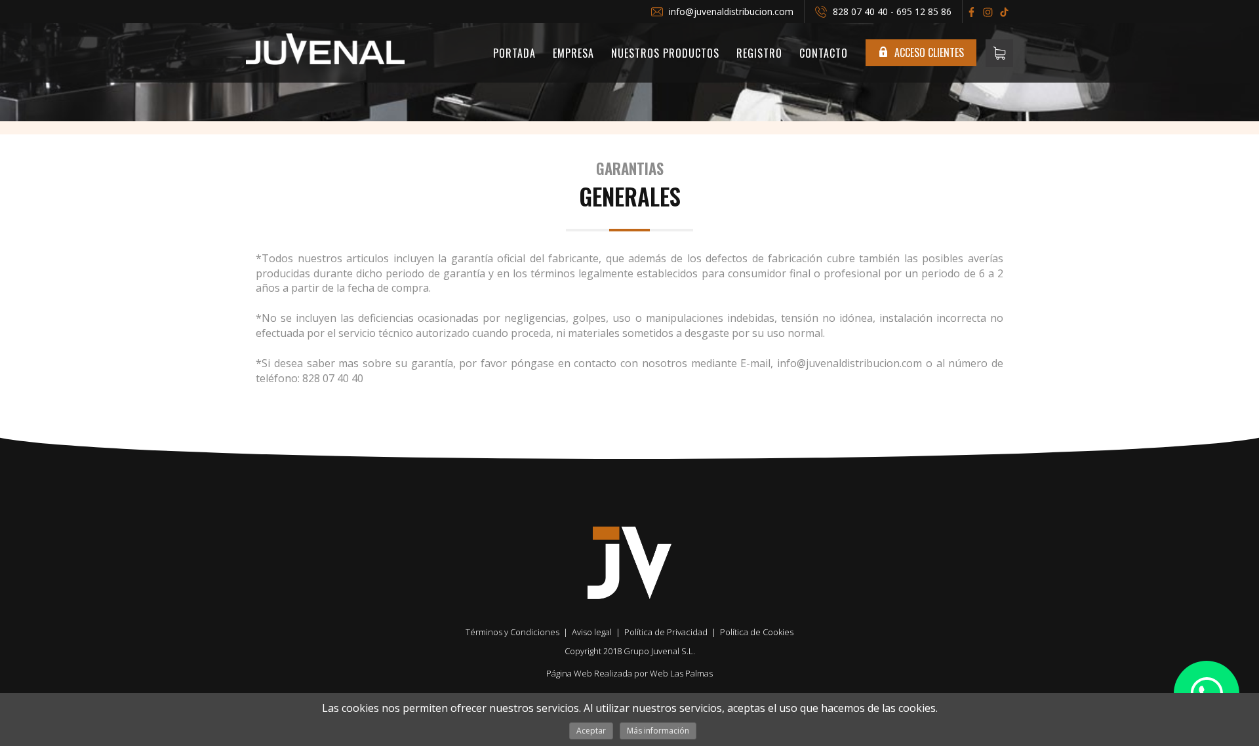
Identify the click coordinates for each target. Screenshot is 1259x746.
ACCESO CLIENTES (928, 52)
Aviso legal (592, 632)
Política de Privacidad (666, 632)
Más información (658, 730)
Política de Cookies (756, 632)
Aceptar (591, 730)
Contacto (823, 53)
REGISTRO (759, 53)
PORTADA (514, 53)
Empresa (573, 53)
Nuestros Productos (665, 53)
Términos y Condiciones (512, 632)
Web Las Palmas (681, 673)
